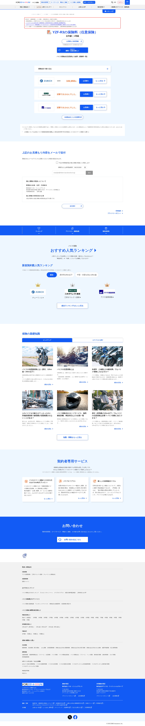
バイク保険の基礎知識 (28, 603)
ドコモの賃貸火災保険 (65, 664)
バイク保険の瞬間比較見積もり (31, 610)
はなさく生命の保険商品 (28, 664)
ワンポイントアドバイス (41, 603)
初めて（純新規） (27, 617)
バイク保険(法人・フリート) (77, 654)
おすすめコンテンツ (28, 588)
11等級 (82, 617)
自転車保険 (105, 654)
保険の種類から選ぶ (28, 640)
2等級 (23, 620)
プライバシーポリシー (114, 213)
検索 (115, 2)
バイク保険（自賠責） (75, 2)
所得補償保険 (25, 657)
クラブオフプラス (59, 592)
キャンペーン (62, 7)
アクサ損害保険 (26, 574)
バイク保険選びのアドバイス (31, 599)
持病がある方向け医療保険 (63, 647)
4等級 (115, 617)
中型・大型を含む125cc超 (87, 275)
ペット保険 (90, 654)
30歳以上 (41, 633)
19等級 (40, 617)
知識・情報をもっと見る (72, 437)
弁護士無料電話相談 (70, 592)
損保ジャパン (25, 581)
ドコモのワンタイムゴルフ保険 (30, 666)
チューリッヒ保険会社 (49, 574)
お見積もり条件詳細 (72, 41)
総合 (51, 275)
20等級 (35, 617)
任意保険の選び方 (66, 603)
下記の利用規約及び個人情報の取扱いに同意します (74, 163)
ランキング (39, 231)
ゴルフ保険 (112, 654)
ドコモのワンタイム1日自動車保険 (81, 664)
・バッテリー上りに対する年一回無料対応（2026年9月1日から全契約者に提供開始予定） (45, 23)
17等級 (51, 617)
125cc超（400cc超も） (55, 627)
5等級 (110, 617)
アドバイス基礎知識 (72, 231)
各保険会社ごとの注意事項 (72, 117)
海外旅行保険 (97, 654)
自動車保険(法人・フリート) (36, 654)
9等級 (92, 617)
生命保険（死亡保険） (34, 647)
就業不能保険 (105, 647)
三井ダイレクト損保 (37, 574)
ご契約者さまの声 (81, 592)
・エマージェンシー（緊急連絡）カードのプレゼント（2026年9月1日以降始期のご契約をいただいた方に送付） (50, 24)
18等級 (45, 617)
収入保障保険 (113, 647)
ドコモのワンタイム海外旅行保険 (100, 664)
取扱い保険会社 (27, 567)
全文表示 (72, 206)
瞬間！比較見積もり (89, 2)
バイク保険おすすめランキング (30, 592)
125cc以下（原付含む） (28, 627)
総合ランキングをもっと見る (72, 306)
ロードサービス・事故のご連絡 (59, 2)
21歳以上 (29, 633)
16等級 (56, 617)
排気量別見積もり (27, 624)
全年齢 (24, 633)
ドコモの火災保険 (53, 664)
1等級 (28, 620)
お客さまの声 (82, 7)
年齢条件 (24, 631)
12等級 (77, 617)
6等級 (106, 617)
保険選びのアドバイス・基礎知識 (120, 7)
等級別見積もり (26, 615)
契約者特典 (106, 231)
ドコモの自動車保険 (41, 664)
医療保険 (24, 647)
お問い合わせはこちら (72, 539)
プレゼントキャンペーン (46, 592)
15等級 (61, 617)
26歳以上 (35, 633)
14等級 (66, 617)
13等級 (72, 617)
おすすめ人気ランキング (72, 250)
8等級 (97, 617)
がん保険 (43, 647)
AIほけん (24, 673)
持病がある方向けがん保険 (94, 647)
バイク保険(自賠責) (64, 654)
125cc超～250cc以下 (41, 627)
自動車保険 (25, 654)
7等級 (101, 617)
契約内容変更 (44, 2)
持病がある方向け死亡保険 (78, 647)
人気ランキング (43, 7)
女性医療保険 (50, 647)
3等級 (120, 617)
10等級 (87, 617)
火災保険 (48, 654)
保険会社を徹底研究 (55, 603)
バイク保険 (55, 654)
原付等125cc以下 (66, 275)
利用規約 (118, 211)
